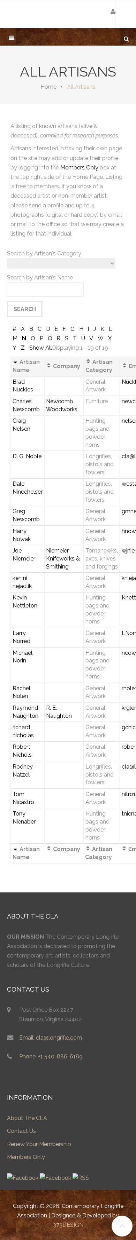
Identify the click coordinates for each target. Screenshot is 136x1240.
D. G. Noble (27, 456)
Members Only (79, 167)
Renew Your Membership (39, 1144)
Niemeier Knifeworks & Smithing (63, 558)
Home (48, 87)
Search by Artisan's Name (40, 277)
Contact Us (21, 1131)
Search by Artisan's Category (44, 253)
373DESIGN (68, 1225)
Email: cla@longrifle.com (50, 1037)
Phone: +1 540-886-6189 (51, 1056)
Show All (40, 347)
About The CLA (27, 1118)
